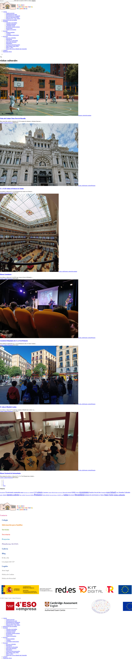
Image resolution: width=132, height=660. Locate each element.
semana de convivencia (91, 495)
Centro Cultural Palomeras (6, 122)
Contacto (5, 656)
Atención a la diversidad (12, 647)
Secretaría (71, 495)
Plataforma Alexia (7, 658)
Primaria (93, 185)
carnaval (31, 492)
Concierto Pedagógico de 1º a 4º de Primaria (14, 340)
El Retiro (77, 492)
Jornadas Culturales (124, 492)
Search (33, 0)
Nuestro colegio (82, 115)
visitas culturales (119, 495)
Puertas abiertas (46, 495)
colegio (40, 492)
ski (99, 495)
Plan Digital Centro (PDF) (12, 652)
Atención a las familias (11, 629)
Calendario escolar (10, 632)
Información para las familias (10, 626)
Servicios (5, 637)
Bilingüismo (9, 645)
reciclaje (59, 495)
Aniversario (26, 492)
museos (4, 495)
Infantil (113, 492)
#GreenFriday (2, 492)
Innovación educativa (11, 648)
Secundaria (88, 115)
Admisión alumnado (11, 630)
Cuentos (49, 492)
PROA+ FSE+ (9, 654)
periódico (23, 495)
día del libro (60, 492)
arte (28, 492)
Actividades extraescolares (12, 641)
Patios (20, 495)
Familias (91, 492)
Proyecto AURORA (11, 644)
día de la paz (55, 492)
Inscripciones (9, 634)
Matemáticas (9, 649)
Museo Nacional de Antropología (10, 473)
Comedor (8, 640)
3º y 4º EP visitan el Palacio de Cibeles (12, 188)
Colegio (5, 618)
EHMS (73, 492)
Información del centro (11, 621)
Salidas (66, 495)
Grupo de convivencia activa (13, 651)
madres (1, 495)
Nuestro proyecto (10, 619)
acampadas (17, 492)
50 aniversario (9, 492)
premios (32, 495)
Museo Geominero (5, 274)
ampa (21, 492)
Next (4, 485)
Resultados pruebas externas (13, 633)
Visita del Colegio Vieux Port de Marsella (13, 118)
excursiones (84, 492)
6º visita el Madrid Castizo (8, 407)
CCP (35, 492)
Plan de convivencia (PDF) (12, 623)
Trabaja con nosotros (11, 636)
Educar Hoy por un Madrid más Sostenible (16, 655)
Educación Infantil (67, 492)
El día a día (81, 185)
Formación (103, 492)
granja (108, 492)
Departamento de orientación (13, 622)
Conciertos (45, 492)
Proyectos (5, 643)
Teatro (106, 495)
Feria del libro (97, 492)
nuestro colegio (13, 495)
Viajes (111, 495)
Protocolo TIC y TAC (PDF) (13, 625)
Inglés (117, 492)
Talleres (102, 495)
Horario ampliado (10, 638)
